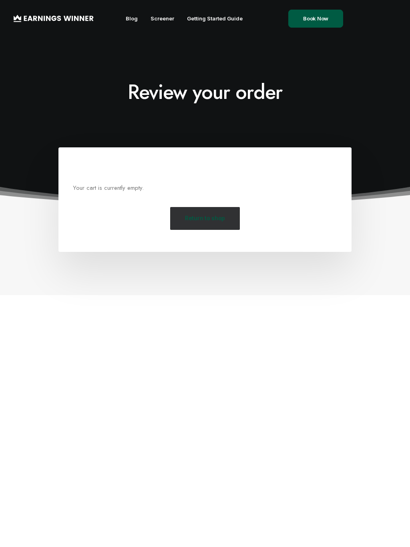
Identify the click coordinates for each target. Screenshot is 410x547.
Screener (162, 18)
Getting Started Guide (215, 18)
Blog (132, 18)
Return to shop (205, 218)
